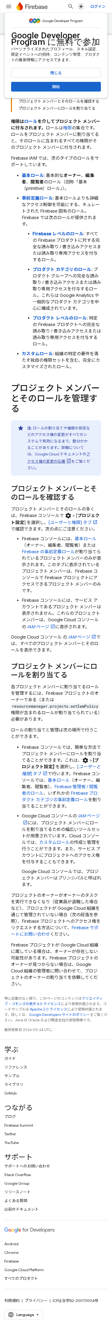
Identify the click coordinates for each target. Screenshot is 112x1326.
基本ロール (33, 175)
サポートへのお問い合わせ (27, 1166)
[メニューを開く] (8, 6)
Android (11, 1243)
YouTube (11, 1142)
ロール (31, 121)
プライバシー (36, 1300)
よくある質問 (15, 1200)
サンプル (12, 1075)
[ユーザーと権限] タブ (70, 522)
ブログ (10, 1116)
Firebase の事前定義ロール (48, 552)
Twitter (10, 1134)
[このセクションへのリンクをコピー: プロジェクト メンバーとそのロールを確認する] (79, 498)
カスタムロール (37, 354)
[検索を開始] (70, 6)
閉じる (56, 73)
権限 (67, 128)
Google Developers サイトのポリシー (59, 1014)
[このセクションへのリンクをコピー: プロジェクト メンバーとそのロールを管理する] (25, 409)
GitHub (10, 1093)
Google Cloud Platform (24, 1269)
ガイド (10, 1058)
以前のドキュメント (21, 1209)
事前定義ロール (37, 198)
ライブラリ (13, 1084)
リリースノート (17, 1192)
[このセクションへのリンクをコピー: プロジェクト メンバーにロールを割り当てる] (72, 675)
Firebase (11, 1261)
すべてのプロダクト (21, 1278)
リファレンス (15, 1067)
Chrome (11, 1252)
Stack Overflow (17, 1174)
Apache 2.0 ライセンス (48, 1009)
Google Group (16, 1183)
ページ (38, 627)
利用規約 (12, 1300)
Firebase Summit (18, 1125)
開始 (56, 86)
